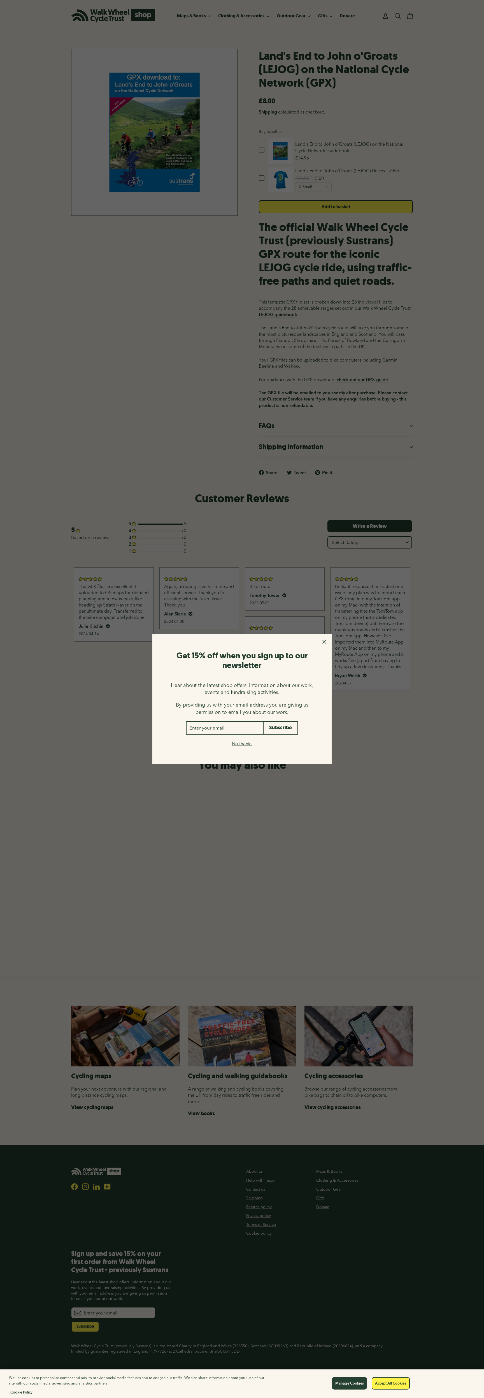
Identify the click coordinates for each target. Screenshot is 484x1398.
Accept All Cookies (390, 1383)
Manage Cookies (349, 1383)
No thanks (242, 743)
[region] (242, 1383)
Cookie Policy (21, 1392)
